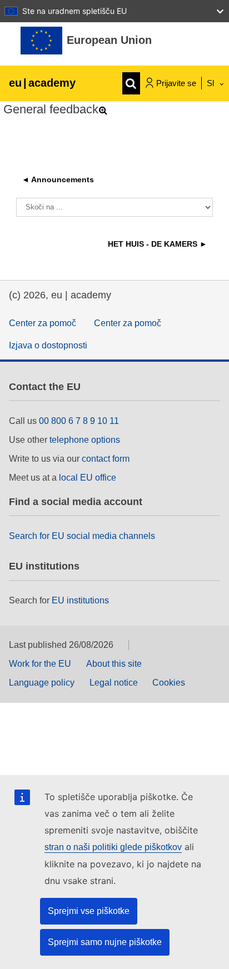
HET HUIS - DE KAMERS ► (157, 243)
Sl (211, 83)
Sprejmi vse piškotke (89, 911)
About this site (114, 663)
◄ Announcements (58, 179)
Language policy (41, 682)
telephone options (84, 439)
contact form (106, 458)
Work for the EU (40, 663)
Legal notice (113, 682)
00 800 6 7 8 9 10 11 (79, 421)
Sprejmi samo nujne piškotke (105, 942)
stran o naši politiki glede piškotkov (113, 847)
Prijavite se (176, 83)
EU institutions (80, 600)
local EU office (87, 477)
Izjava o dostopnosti (48, 345)
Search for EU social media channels (82, 536)
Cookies (168, 682)
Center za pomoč (42, 323)
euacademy (42, 83)
